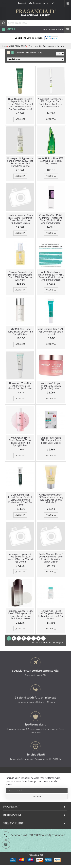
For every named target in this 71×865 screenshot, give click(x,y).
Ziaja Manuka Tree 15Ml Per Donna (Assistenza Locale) (51, 332)
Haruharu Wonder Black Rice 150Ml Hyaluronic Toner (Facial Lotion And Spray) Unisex (20, 219)
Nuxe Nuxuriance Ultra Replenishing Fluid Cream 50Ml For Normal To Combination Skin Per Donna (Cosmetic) (20, 104)
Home (4, 46)
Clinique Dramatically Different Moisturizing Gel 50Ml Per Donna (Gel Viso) (51, 498)
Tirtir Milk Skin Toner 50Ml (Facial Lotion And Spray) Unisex (20, 332)
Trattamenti (34, 46)
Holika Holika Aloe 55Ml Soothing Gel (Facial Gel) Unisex (51, 161)
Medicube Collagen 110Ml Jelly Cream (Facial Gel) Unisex (51, 386)
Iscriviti (37, 796)
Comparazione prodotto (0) (29, 53)
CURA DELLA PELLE (17, 46)
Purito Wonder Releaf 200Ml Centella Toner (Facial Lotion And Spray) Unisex (51, 558)
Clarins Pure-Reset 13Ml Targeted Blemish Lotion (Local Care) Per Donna (50, 615)
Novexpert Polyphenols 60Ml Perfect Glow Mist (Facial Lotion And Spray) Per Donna (20, 162)
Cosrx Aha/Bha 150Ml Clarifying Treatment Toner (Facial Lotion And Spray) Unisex (50, 219)
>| (43, 638)
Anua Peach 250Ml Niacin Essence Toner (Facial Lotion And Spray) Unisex (20, 441)
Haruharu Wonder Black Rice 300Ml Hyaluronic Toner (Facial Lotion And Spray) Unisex (20, 615)
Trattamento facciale (53, 46)
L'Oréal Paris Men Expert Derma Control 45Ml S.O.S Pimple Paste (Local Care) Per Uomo (20, 499)
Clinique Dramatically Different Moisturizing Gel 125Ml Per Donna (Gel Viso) (20, 276)
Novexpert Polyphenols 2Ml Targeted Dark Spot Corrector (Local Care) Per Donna (51, 103)
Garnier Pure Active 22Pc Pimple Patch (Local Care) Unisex (50, 440)
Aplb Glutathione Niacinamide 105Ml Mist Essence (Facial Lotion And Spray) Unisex (51, 276)
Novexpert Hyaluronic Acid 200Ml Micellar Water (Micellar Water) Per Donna (20, 558)
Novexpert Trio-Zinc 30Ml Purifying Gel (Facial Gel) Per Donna (20, 386)
